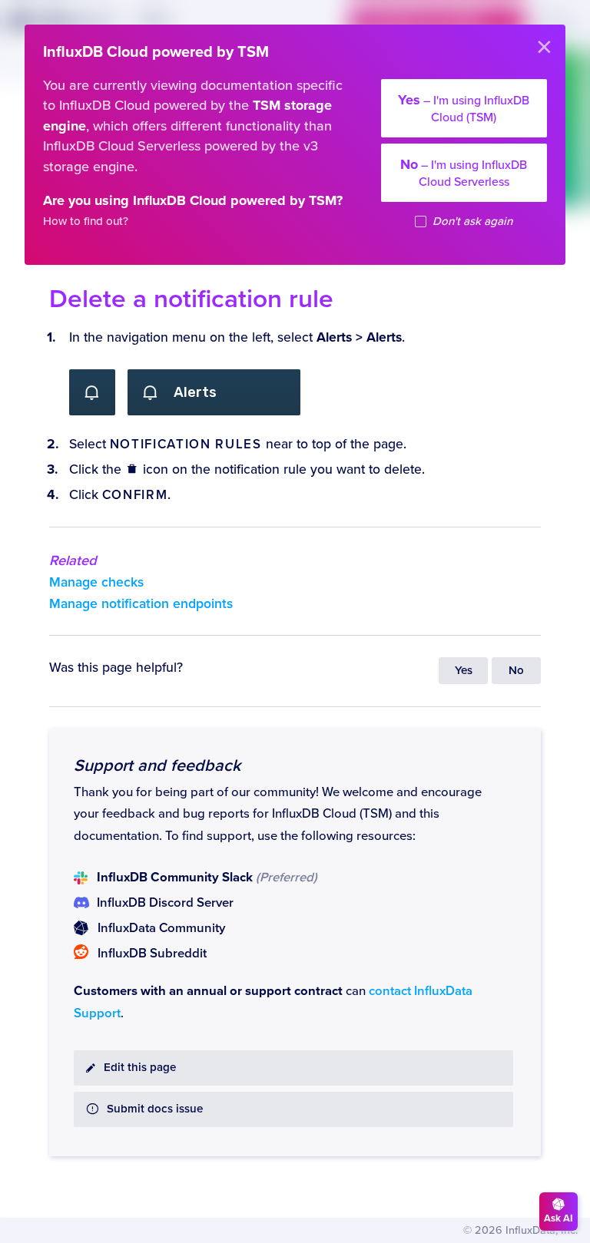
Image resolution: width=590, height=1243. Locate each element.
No (516, 670)
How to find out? (85, 221)
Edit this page (140, 1067)
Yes (463, 670)
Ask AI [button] (558, 1218)
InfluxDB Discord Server (165, 903)
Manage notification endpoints (141, 604)
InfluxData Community (161, 928)
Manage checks (96, 582)
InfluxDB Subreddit (152, 953)
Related (73, 560)
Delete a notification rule (191, 299)
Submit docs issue (155, 1109)
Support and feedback (157, 765)
